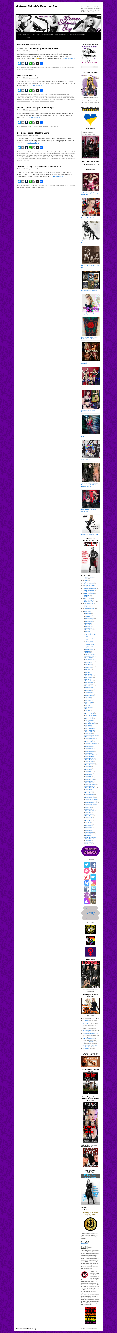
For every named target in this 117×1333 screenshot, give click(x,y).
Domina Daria (88, 620)
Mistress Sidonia (34, 50)
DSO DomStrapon (89, 649)
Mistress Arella (88, 740)
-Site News (30, 94)
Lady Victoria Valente (90, 685)
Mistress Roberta (89, 791)
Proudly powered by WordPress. (90, 1328)
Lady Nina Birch (56, 96)
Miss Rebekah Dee (89, 718)
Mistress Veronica (89, 815)
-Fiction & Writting (88, 598)
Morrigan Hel (67, 99)
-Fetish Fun (86, 595)
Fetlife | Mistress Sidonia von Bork (90, 1033)
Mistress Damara (89, 750)
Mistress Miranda (89, 783)
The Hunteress (32, 158)
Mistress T (44, 99)
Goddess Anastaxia (89, 654)
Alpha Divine (88, 613)
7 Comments (26, 160)
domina (37, 101)
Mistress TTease (51, 99)
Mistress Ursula (88, 812)
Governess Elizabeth (89, 666)
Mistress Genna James (90, 764)
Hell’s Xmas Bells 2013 (27, 75)
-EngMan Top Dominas (89, 583)
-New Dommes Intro (27, 185)
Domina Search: (87, 611)
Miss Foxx (87, 703)
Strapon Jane (88, 835)
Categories (84, 163)
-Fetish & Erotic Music (89, 590)
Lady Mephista (88, 674)
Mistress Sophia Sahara (90, 804)
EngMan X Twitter (35, 34)
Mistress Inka (88, 766)
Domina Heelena (89, 621)
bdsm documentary (68, 67)
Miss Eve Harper (53, 153)
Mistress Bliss (88, 745)
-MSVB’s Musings (88, 600)
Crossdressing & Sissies (89, 608)
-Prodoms (24, 94)
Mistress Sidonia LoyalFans (77, 34)
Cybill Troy (87, 616)
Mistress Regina (88, 789)
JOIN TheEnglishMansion (61, 34)
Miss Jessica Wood (40, 97)
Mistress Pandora (37, 99)
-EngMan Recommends (89, 582)
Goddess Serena (88, 662)
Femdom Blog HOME (23, 34)
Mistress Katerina (89, 773)
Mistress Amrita (88, 736)
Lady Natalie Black (89, 676)
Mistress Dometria (89, 753)
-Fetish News (87, 597)
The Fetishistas (86, 1048)
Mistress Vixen (59, 99)
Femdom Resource (87, 1030)
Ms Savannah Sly (89, 824)
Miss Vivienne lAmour (90, 730)
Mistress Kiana (88, 774)
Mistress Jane (88, 768)
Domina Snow (88, 626)
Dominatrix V (88, 631)
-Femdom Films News (89, 587)
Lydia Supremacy (89, 687)
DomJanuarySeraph (32, 67)
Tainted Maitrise (88, 838)
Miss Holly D (88, 705)
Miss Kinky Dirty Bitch (51, 97)
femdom (68, 158)
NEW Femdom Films (47, 34)
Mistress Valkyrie (89, 814)
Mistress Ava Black (50, 155)
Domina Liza (37, 94)
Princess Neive (24, 158)
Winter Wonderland (25, 101)
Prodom (52, 101)
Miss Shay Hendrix (32, 187)
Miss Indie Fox (88, 707)
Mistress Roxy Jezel (89, 794)
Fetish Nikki (88, 652)
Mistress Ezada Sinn (89, 763)
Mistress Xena (88, 819)
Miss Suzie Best (61, 97)
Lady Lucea (87, 672)
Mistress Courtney (89, 748)
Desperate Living (86, 1027)
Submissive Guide (87, 1046)
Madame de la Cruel (89, 694)
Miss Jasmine (31, 97)
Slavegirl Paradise (89, 832)
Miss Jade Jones (88, 708)
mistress (47, 101)
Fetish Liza (69, 94)
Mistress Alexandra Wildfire (91, 735)
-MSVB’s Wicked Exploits (90, 601)
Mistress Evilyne (41, 67)
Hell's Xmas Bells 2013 (91, 641)
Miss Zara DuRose (89, 731)
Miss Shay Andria (33, 155)
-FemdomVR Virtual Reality (90, 588)
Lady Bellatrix (39, 96)
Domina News (44, 94)
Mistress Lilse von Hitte (90, 778)
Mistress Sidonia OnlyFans (25, 38)
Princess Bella (88, 829)
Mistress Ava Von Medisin (91, 743)
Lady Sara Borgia (89, 680)
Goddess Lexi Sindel (22, 96)
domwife (63, 158)
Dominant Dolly (52, 94)
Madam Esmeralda (89, 689)
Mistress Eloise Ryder (90, 758)
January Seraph (47, 126)
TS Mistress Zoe (89, 843)
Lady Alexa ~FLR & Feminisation (90, 1041)
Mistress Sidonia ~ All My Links (90, 1045)
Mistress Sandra (88, 796)
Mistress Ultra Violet (89, 810)
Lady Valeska (88, 684)
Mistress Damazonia (89, 751)
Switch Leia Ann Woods (90, 837)
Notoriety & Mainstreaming (52, 67)
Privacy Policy (84, 1243)
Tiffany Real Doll (89, 842)
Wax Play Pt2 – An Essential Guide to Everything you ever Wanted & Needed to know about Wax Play (90, 484)
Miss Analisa (46, 153)
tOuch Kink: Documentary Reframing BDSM (37, 48)
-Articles (24, 67)
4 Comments (54, 126)
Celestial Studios (86, 1023)
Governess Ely (31, 96)
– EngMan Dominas (88, 577)
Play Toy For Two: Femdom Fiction (89, 387)
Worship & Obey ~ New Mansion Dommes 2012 (39, 166)
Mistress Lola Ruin (89, 779)
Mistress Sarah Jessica (90, 797)
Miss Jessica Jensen (89, 712)
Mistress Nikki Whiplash (26, 99)
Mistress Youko (88, 820)
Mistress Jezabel (88, 769)
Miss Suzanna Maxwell (90, 723)
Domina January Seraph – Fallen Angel (35, 107)
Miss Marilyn (88, 717)
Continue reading (69, 58)
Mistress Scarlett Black (90, 801)
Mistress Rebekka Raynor (91, 787)
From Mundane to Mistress (89, 1038)
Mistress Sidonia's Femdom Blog (37, 6)
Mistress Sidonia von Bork (58, 156)
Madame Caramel (89, 692)
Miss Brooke (25, 97)
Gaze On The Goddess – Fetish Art (89, 290)
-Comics (86, 580)
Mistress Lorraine (89, 781)
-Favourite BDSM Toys (89, 585)
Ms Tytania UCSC (89, 825)
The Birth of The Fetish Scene (87, 460)
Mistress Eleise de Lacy (62, 155)
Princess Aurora (88, 827)
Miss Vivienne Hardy (90, 728)
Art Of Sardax (86, 1020)
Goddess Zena (21, 153)
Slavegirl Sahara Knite (90, 834)
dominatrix (42, 101)
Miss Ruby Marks (89, 720)
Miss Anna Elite (88, 699)
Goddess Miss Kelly (89, 661)
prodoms (19, 160)
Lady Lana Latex (47, 96)
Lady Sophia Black (65, 96)
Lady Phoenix (88, 679)
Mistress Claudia (89, 746)
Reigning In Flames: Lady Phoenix (88, 217)
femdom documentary (22, 69)
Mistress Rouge (47, 156)
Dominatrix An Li (89, 629)
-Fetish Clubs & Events (89, 593)
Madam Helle (88, 690)
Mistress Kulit (88, 776)
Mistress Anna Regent (90, 738)
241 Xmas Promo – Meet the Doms (33, 132)
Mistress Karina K (89, 771)
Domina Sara (88, 624)
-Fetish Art (86, 592)
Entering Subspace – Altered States (89, 314)
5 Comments (41, 187)
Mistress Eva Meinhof (90, 759)
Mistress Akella (88, 733)
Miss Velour (88, 727)
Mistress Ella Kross (89, 756)
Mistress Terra (88, 807)
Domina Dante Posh (89, 618)
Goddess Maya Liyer (89, 659)
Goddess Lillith (88, 657)
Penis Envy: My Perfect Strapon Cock (89, 534)
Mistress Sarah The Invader (91, 799)
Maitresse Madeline (89, 695)
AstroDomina (88, 615)
